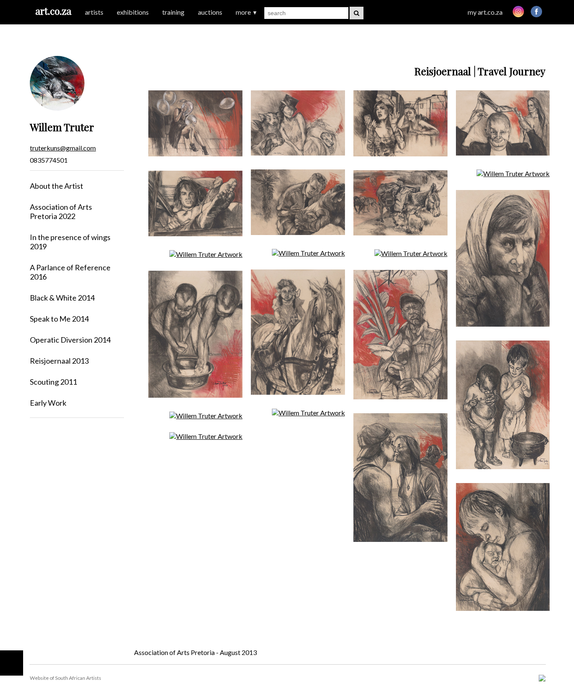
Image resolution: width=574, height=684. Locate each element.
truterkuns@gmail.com (63, 148)
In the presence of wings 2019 (70, 241)
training (173, 12)
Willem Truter (62, 127)
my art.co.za (485, 12)
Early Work (48, 402)
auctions (210, 12)
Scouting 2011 (53, 381)
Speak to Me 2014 (59, 318)
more (247, 12)
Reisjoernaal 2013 (59, 360)
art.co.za (53, 10)
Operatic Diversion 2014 (70, 339)
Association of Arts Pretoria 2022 (61, 211)
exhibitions (133, 12)
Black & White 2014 (62, 297)
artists (94, 12)
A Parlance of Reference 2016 (70, 272)
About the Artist (56, 185)
